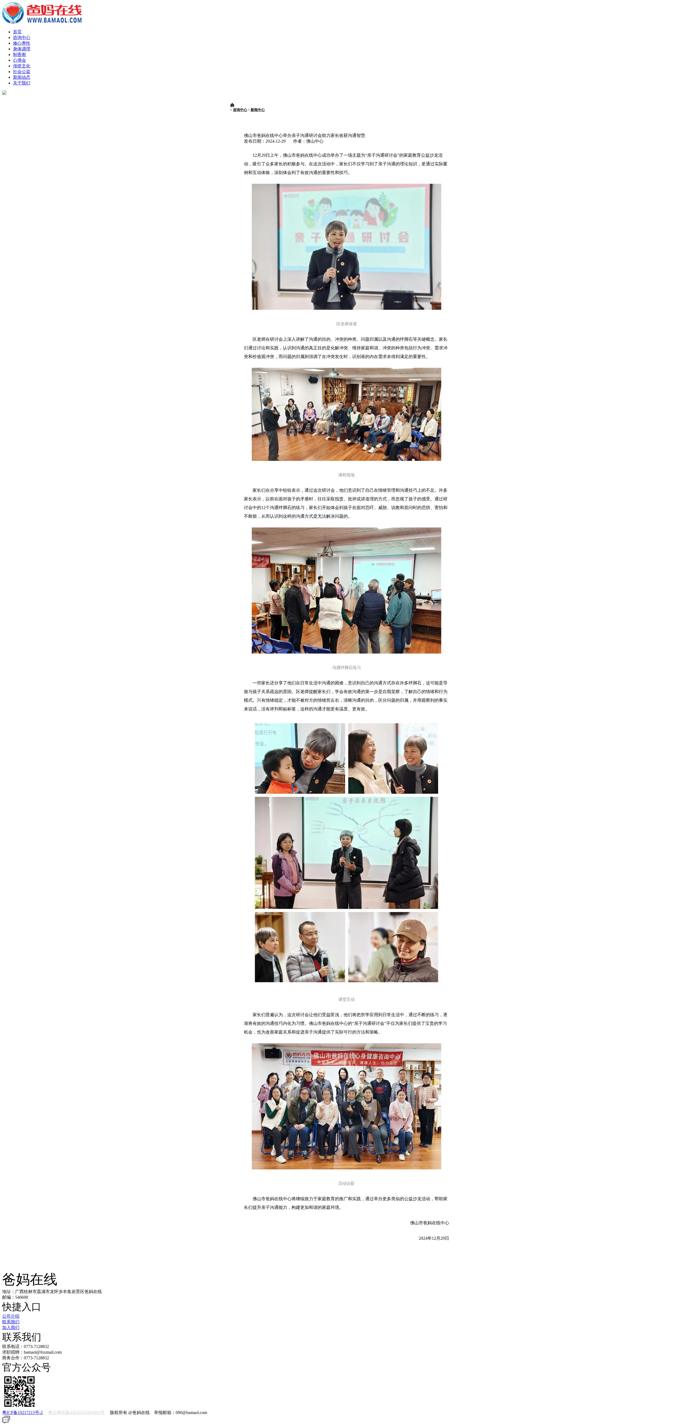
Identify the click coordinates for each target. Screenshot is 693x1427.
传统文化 (21, 66)
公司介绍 (10, 1316)
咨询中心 (21, 37)
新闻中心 (258, 110)
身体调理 (21, 49)
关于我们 (21, 83)
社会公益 (21, 71)
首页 (17, 31)
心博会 (19, 60)
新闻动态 (21, 77)
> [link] (249, 110)
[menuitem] (352, 32)
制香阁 (19, 54)
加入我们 (10, 1327)
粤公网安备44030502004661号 (76, 1412)
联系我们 (10, 1322)
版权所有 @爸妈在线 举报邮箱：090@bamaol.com (104, 1412)
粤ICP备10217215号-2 (22, 1412)
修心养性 (21, 43)
